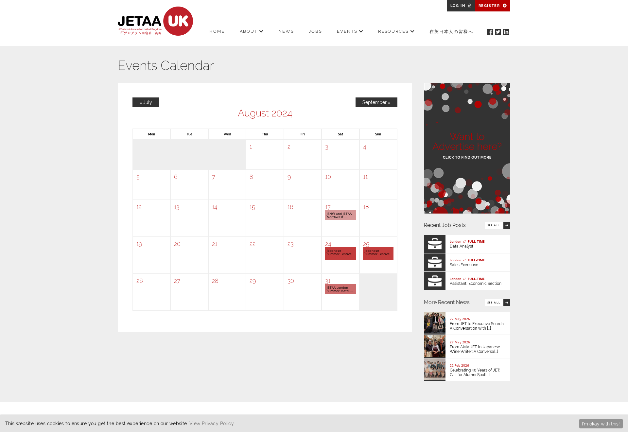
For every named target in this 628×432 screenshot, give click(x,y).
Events (347, 31)
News (286, 31)
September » (376, 102)
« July (145, 102)
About (249, 31)
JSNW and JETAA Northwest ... (339, 215)
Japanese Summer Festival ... (340, 254)
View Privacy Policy (211, 423)
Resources (393, 31)
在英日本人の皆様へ (451, 31)
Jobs (315, 31)
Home (217, 31)
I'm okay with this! (601, 423)
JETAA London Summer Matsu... (340, 289)
